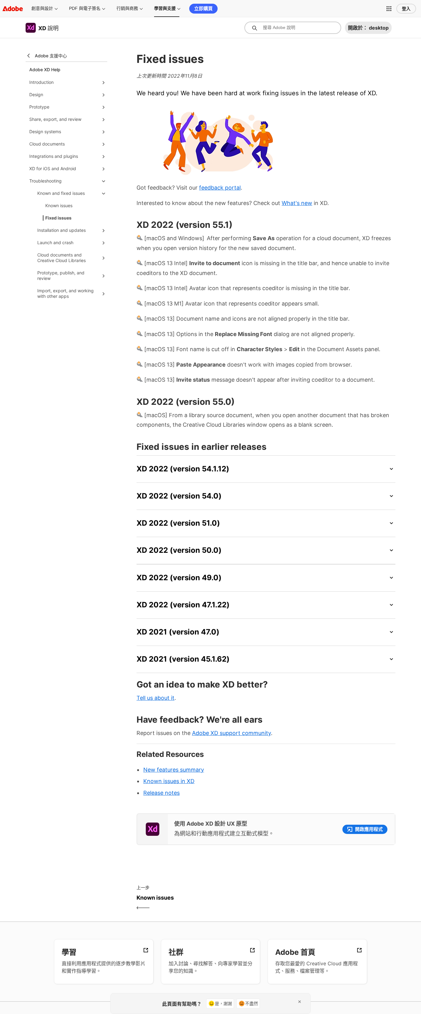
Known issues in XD (168, 781)
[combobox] (292, 28)
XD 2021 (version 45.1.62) (183, 659)
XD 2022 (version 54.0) (179, 495)
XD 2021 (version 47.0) (178, 631)
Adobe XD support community (231, 733)
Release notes (161, 793)
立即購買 (203, 8)
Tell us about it (155, 698)
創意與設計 (42, 8)
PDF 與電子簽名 (84, 8)
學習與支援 (165, 8)
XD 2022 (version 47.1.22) (183, 604)
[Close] (300, 1002)
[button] (389, 9)
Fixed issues (58, 217)
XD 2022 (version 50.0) (179, 550)
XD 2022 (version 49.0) (179, 577)
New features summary (173, 769)
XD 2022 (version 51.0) (178, 523)
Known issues (58, 205)
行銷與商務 (127, 8)
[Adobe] (12, 8)
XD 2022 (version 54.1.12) (183, 468)
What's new (297, 203)
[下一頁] (331, 903)
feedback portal (220, 187)
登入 (406, 8)
